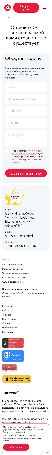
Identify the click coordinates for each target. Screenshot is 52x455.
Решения (7, 306)
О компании (9, 319)
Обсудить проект (26, 7)
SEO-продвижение (12, 264)
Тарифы (6, 314)
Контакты (7, 331)
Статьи (6, 323)
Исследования (10, 327)
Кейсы (5, 310)
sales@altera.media (20, 236)
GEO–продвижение (13, 281)
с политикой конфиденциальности (26, 152)
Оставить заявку (26, 173)
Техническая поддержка (15, 273)
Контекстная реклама (14, 277)
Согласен (16, 447)
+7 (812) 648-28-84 (20, 246)
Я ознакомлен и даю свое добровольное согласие (27, 156)
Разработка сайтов (12, 268)
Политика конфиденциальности (19, 288)
